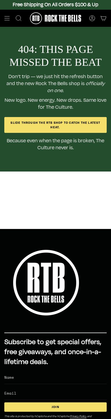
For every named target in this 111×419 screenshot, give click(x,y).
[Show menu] (7, 18)
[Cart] (103, 18)
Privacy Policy (78, 416)
